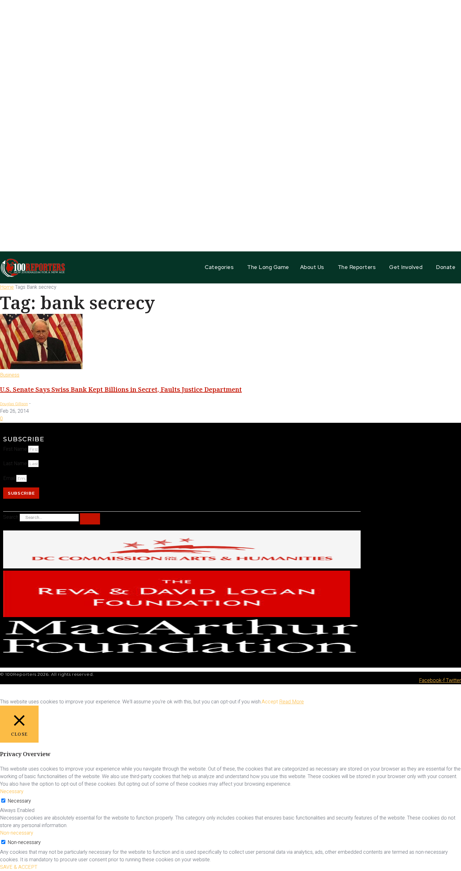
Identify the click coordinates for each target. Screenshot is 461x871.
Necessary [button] (12, 791)
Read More (291, 702)
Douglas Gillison (14, 404)
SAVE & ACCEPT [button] (18, 867)
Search (11, 517)
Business (9, 375)
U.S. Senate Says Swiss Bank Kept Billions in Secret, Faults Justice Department (121, 389)
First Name (15, 449)
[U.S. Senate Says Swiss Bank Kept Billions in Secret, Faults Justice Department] (41, 367)
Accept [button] (270, 702)
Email (9, 478)
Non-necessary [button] (16, 833)
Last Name (15, 463)
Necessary (19, 801)
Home (7, 287)
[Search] (90, 518)
